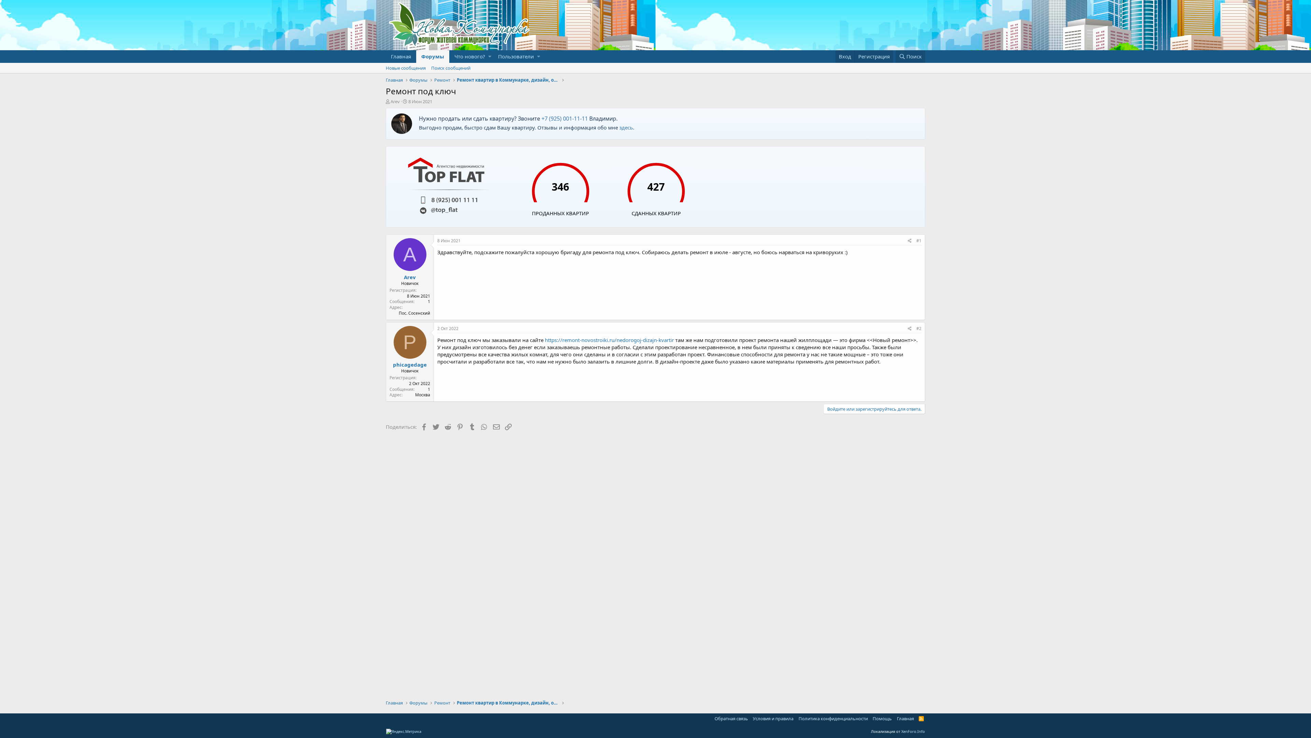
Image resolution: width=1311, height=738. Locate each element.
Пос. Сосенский (414, 313)
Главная (401, 56)
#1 (918, 241)
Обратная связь (731, 718)
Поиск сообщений (450, 68)
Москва (422, 395)
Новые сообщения (406, 68)
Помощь (882, 718)
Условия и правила (773, 718)
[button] (490, 56)
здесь (626, 127)
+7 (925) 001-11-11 (564, 118)
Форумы (432, 56)
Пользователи (516, 56)
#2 (918, 328)
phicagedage (410, 364)
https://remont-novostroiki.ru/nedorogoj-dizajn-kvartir (609, 340)
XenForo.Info (913, 731)
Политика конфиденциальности (833, 718)
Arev (395, 101)
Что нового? (469, 56)
